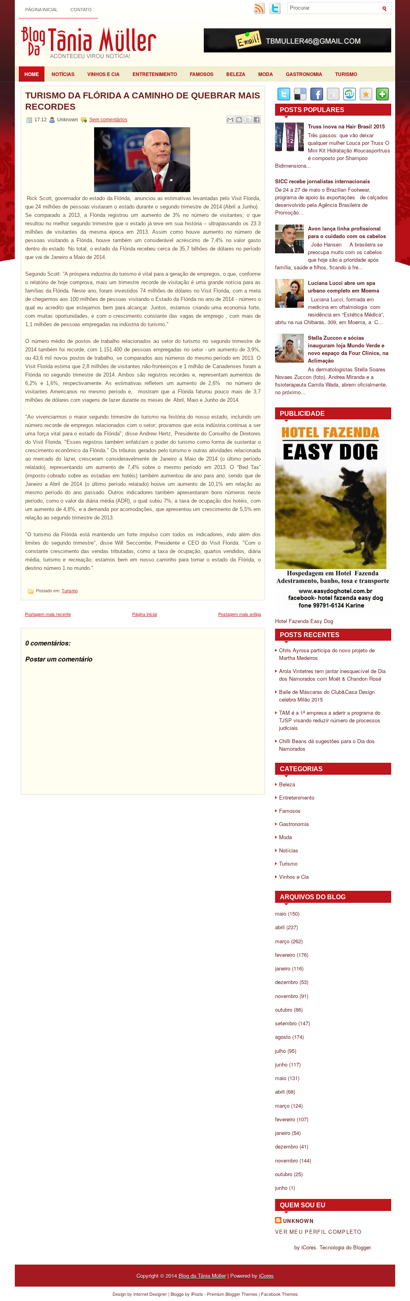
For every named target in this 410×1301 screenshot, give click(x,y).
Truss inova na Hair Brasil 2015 (346, 126)
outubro (283, 1009)
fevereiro (285, 954)
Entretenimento (155, 74)
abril (280, 927)
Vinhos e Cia (103, 74)
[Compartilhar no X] (248, 120)
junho (281, 1064)
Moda (265, 74)
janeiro (282, 968)
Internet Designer (150, 1294)
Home (31, 74)
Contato (81, 9)
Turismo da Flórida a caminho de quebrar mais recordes (142, 101)
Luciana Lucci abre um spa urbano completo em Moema (343, 286)
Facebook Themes (279, 1294)
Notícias (63, 74)
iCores (266, 1275)
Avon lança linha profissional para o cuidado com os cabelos (347, 232)
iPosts (197, 1294)
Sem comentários (108, 119)
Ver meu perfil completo (318, 1231)
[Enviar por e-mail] (230, 120)
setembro (286, 1023)
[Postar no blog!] (239, 120)
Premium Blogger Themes (232, 1294)
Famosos (201, 74)
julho (280, 1050)
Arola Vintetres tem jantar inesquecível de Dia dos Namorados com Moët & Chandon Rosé (332, 674)
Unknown (298, 1221)
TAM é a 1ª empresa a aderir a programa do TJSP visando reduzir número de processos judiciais (329, 720)
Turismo (346, 74)
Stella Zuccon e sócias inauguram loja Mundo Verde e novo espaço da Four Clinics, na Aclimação (348, 349)
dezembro (286, 982)
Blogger (361, 1247)
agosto (283, 1036)
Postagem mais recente (48, 614)
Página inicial (41, 9)
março (282, 941)
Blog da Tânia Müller (202, 1275)
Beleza (235, 74)
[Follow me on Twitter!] (276, 12)
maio (280, 913)
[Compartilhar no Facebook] (257, 120)
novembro (286, 996)
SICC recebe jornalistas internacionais (322, 181)
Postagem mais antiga (239, 614)
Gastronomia (304, 74)
